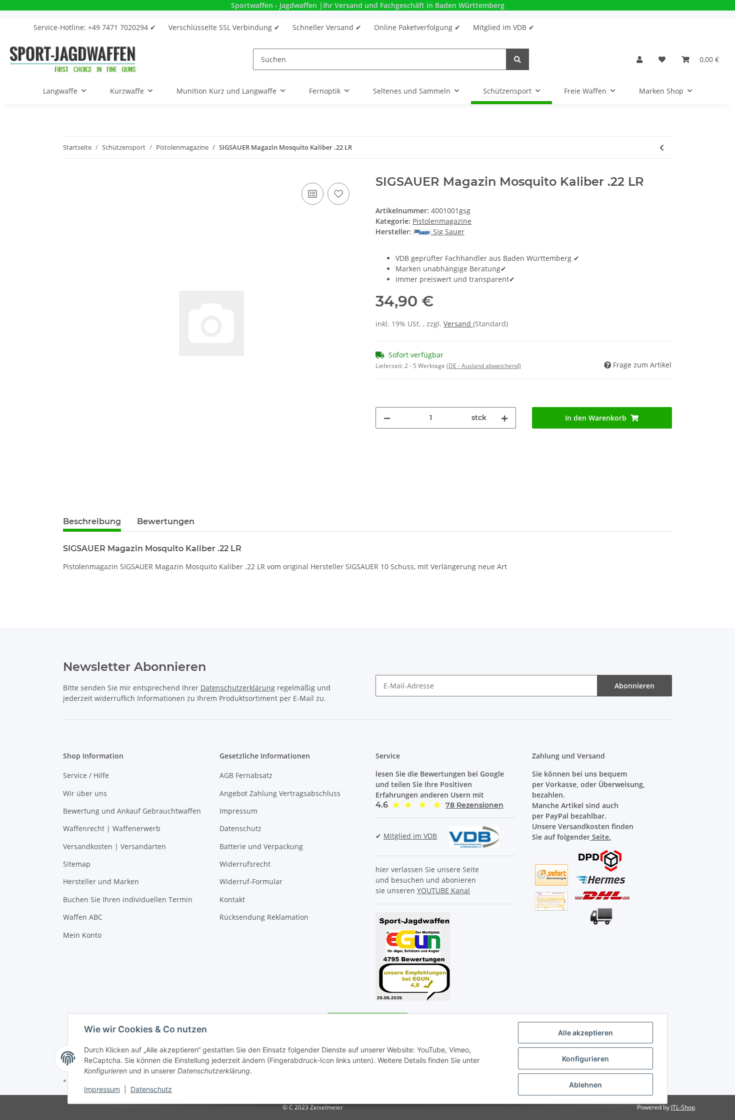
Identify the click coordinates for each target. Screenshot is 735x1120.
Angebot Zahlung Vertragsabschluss (280, 793)
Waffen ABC (82, 917)
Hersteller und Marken (101, 881)
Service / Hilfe (86, 775)
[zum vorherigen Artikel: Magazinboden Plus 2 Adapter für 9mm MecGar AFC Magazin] (662, 147)
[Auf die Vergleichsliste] (313, 194)
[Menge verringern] (387, 418)
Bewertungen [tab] (165, 521)
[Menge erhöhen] (505, 418)
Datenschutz (241, 828)
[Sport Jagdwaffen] (73, 59)
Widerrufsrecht (245, 864)
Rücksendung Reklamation (264, 917)
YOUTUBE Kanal (443, 890)
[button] (639, 59)
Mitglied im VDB (410, 836)
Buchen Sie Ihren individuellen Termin (127, 899)
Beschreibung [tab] (92, 521)
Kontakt (232, 899)
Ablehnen (585, 1084)
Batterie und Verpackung (261, 846)
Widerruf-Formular (251, 881)
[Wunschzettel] (662, 59)
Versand (458, 323)
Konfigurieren (585, 1058)
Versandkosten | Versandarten (114, 846)
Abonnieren (634, 685)
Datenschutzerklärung (237, 687)
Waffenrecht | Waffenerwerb (111, 828)
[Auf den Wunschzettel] (339, 194)
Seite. (600, 837)
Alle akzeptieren (585, 1032)
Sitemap (76, 864)
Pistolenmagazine (442, 221)
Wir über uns (85, 793)
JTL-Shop (683, 1107)
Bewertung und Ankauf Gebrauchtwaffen (132, 811)
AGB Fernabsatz (246, 775)
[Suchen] (517, 59)
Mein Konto (82, 935)
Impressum (239, 811)
